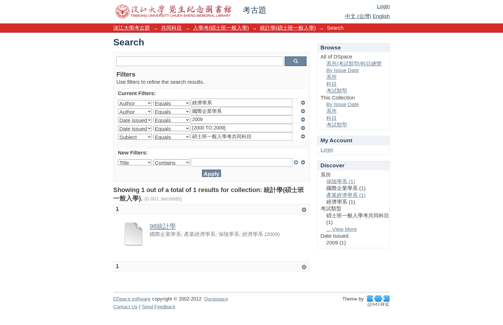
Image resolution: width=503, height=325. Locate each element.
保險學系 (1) (340, 181)
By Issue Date (342, 70)
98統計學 (163, 226)
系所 (331, 77)
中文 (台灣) (358, 16)
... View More (341, 229)
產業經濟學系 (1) (346, 195)
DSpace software (131, 299)
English (381, 16)
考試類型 (336, 91)
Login (383, 6)
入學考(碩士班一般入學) (221, 28)
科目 (331, 84)
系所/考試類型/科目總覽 (354, 64)
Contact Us (125, 307)
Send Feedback (159, 307)
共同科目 (171, 28)
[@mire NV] (378, 301)
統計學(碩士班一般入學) (288, 28)
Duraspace (216, 299)
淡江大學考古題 (131, 28)
